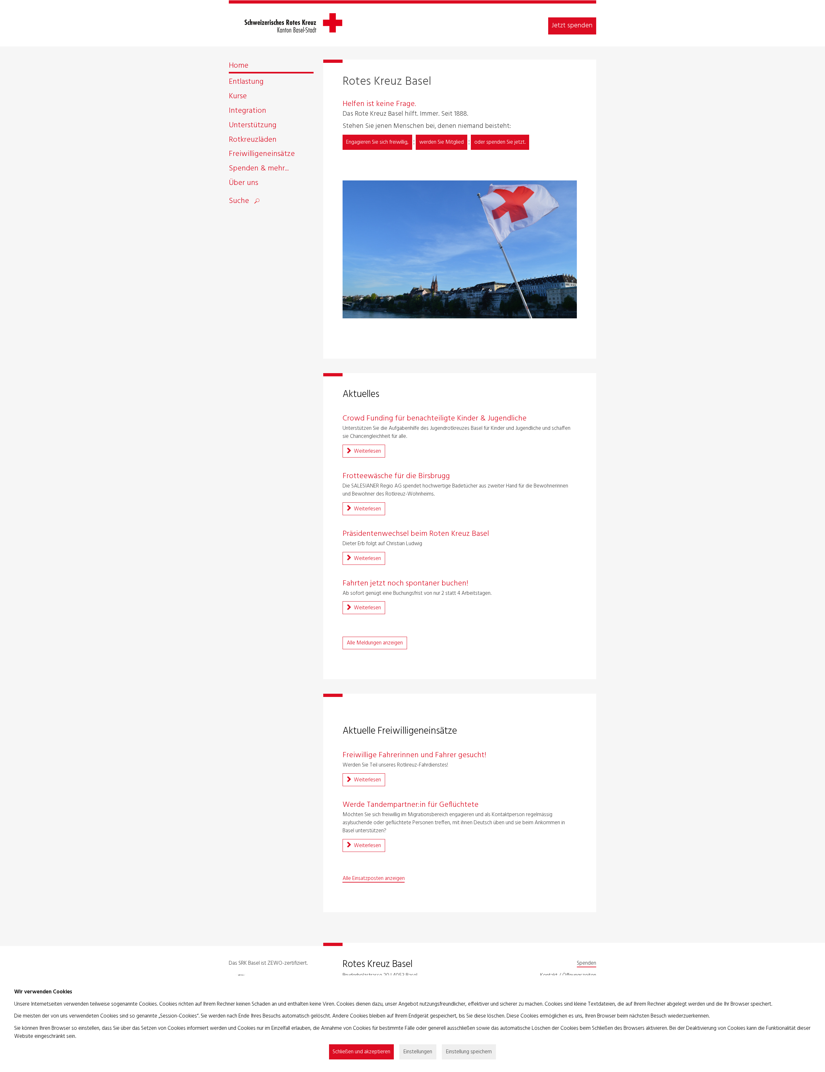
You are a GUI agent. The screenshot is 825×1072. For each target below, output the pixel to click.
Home (238, 67)
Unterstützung (253, 126)
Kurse (238, 97)
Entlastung (246, 83)
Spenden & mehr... (259, 170)
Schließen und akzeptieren (361, 1052)
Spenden (586, 963)
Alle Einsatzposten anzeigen (374, 878)
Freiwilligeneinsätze (262, 155)
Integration (247, 112)
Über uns (243, 184)
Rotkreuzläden (253, 141)
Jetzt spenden (572, 25)
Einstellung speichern (469, 1052)
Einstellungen (417, 1052)
